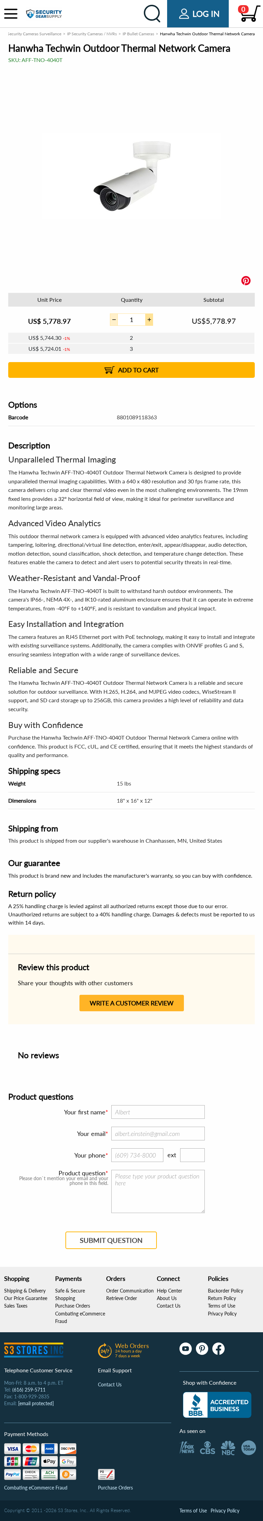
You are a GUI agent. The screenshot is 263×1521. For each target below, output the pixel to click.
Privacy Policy (222, 1313)
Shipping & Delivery (25, 1291)
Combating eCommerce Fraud (35, 1488)
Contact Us (168, 1306)
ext (171, 1155)
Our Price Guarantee (25, 1298)
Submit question (111, 1240)
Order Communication (130, 1291)
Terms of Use (221, 1306)
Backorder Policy (225, 1291)
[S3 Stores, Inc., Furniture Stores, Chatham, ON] (217, 1405)
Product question (82, 1173)
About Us (167, 1298)
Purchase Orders (72, 1306)
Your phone (89, 1155)
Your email (91, 1133)
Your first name (84, 1112)
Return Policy (222, 1298)
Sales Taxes (15, 1306)
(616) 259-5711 (29, 1390)
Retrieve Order (121, 1298)
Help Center (169, 1291)
